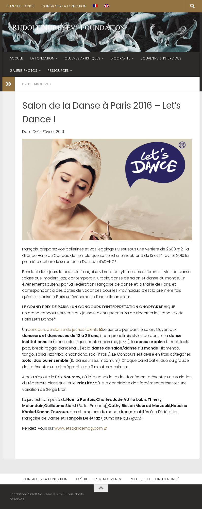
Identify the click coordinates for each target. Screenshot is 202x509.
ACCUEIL (16, 58)
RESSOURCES (58, 70)
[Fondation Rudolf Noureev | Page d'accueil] (69, 28)
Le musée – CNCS (20, 6)
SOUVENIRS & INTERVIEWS (161, 58)
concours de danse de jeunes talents (63, 329)
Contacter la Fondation (63, 6)
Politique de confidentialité (155, 479)
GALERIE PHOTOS (23, 70)
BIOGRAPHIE (120, 58)
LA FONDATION (42, 58)
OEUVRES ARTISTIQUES (82, 58)
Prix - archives (36, 84)
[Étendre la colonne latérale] (8, 84)
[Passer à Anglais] (106, 6)
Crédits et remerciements (98, 479)
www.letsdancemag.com (78, 428)
